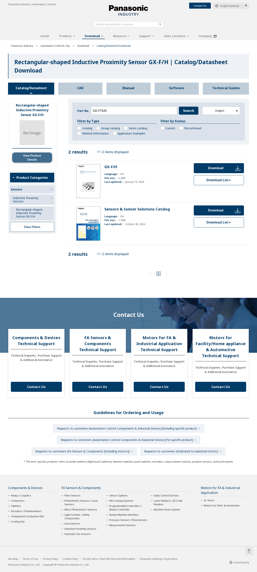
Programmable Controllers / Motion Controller (125, 507)
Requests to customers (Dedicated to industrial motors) (181, 451)
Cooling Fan (18, 521)
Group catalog (110, 128)
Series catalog (138, 128)
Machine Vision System (167, 509)
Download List (219, 180)
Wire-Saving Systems (121, 500)
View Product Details (32, 157)
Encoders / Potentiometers (26, 511)
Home (44, 36)
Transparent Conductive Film (27, 516)
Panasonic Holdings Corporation (158, 559)
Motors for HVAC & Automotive (222, 505)
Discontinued (192, 128)
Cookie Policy (70, 559)
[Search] (160, 24)
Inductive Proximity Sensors (80, 529)
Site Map (13, 559)
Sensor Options (118, 495)
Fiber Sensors (72, 495)
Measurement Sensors (122, 525)
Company (205, 36)
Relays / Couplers (21, 495)
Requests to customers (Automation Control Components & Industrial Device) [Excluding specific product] (127, 428)
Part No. (83, 111)
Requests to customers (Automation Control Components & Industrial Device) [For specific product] (127, 440)
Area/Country (241, 562)
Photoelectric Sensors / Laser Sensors (81, 502)
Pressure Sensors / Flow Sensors (128, 520)
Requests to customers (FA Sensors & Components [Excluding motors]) (82, 451)
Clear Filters (32, 226)
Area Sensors (72, 523)
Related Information (95, 133)
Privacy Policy (50, 559)
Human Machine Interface (123, 514)
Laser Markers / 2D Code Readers (168, 502)
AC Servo (209, 500)
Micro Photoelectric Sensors (80, 509)
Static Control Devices (166, 495)
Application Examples (131, 133)
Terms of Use (30, 559)
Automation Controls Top (55, 45)
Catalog (87, 128)
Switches (16, 506)
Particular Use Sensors (77, 534)
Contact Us (200, 5)
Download (92, 36)
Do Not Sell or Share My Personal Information (109, 559)
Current (170, 128)
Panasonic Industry (22, 45)
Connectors (17, 500)
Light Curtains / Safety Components (76, 516)
